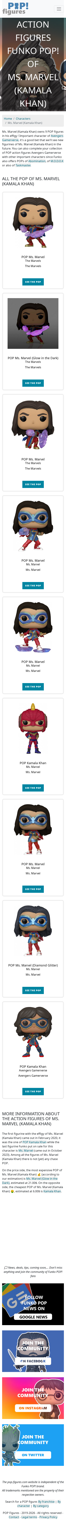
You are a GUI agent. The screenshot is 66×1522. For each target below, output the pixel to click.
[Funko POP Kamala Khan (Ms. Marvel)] (33, 728)
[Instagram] (33, 1398)
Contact (14, 1517)
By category (41, 1506)
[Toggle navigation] (59, 8)
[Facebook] (33, 1351)
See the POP (33, 281)
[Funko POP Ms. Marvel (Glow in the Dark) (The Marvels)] (33, 323)
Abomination (37, 161)
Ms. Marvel (25, 1150)
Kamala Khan (52, 1191)
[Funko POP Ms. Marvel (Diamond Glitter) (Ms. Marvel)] (33, 931)
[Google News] (33, 1304)
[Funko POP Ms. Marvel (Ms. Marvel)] (33, 526)
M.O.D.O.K (57, 161)
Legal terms (29, 1517)
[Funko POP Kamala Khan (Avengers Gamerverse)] (33, 1032)
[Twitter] (33, 1445)
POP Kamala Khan (34, 1142)
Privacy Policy (48, 1517)
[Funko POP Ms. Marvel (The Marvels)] (33, 222)
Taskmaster (22, 165)
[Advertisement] (33, 1231)
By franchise (46, 1502)
